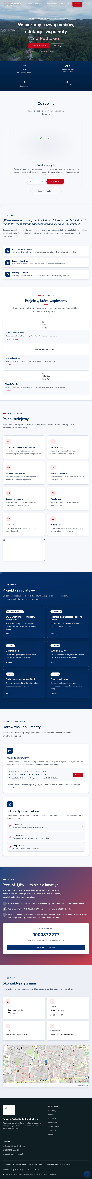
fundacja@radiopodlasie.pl (16, 1034)
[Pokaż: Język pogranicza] (13, 138)
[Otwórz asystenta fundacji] (87, 1174)
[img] (46, 1064)
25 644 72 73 (58, 1010)
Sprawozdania (53, 1126)
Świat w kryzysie (46, 165)
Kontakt (51, 1134)
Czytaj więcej (54, 181)
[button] (46, 1061)
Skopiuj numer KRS (47, 947)
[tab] (27, 159)
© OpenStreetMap (83, 1085)
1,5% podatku (53, 1130)
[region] (46, 153)
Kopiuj (79, 775)
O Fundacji (52, 1111)
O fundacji (57, 46)
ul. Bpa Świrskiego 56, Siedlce (14, 1146)
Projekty (51, 1114)
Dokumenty (52, 1122)
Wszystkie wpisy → (46, 191)
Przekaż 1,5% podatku (39, 46)
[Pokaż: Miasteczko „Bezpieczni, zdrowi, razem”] (79, 138)
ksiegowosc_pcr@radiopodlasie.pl (62, 1034)
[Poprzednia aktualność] (30, 181)
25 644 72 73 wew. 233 (11, 1150)
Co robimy (52, 1118)
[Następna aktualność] (42, 181)
